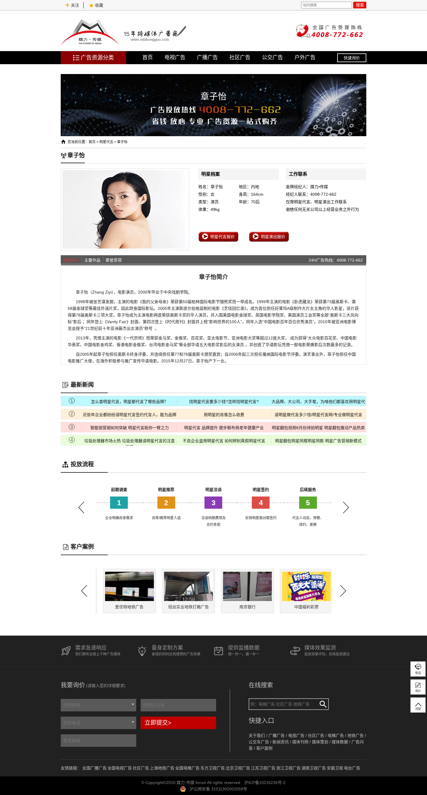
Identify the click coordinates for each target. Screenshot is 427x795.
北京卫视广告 (238, 768)
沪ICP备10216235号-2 (265, 782)
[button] (346, 507)
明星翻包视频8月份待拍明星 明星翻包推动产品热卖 (318, 427)
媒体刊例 (300, 742)
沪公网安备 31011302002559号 (218, 789)
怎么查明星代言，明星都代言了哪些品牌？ (129, 401)
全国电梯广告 (187, 768)
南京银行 (243, 607)
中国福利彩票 (302, 607)
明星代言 (106, 142)
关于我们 (257, 735)
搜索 (360, 5)
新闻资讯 (280, 742)
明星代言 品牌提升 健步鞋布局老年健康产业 (224, 427)
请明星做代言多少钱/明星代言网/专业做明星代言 (318, 414)
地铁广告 (355, 735)
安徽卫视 (335, 768)
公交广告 (272, 57)
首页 (147, 57)
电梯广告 (336, 735)
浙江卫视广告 (288, 768)
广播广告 (207, 57)
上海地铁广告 (162, 768)
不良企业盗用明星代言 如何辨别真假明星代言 (224, 440)
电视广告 (174, 57)
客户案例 (264, 748)
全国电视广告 (119, 768)
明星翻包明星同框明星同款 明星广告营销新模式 (318, 440)
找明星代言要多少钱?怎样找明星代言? (224, 401)
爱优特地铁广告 (125, 607)
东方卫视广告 (212, 768)
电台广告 (352, 768)
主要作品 (92, 260)
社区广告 (239, 57)
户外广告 (305, 57)
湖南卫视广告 (314, 768)
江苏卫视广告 (263, 768)
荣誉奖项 (113, 260)
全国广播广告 (94, 768)
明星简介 (71, 260)
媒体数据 (340, 742)
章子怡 (122, 142)
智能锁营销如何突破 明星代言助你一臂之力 (129, 427)
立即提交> (158, 723)
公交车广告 (259, 742)
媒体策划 (320, 742)
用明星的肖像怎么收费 (224, 414)
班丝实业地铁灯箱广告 (184, 607)
